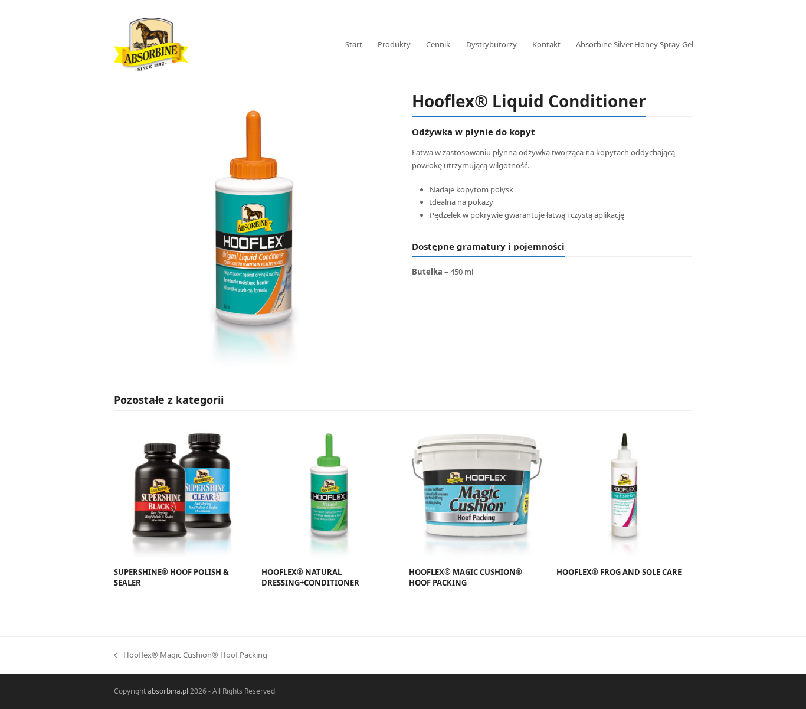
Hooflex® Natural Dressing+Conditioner (310, 577)
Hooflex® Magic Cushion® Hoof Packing (465, 577)
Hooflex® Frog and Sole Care (619, 572)
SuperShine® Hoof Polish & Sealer (171, 577)
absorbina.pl (168, 691)
